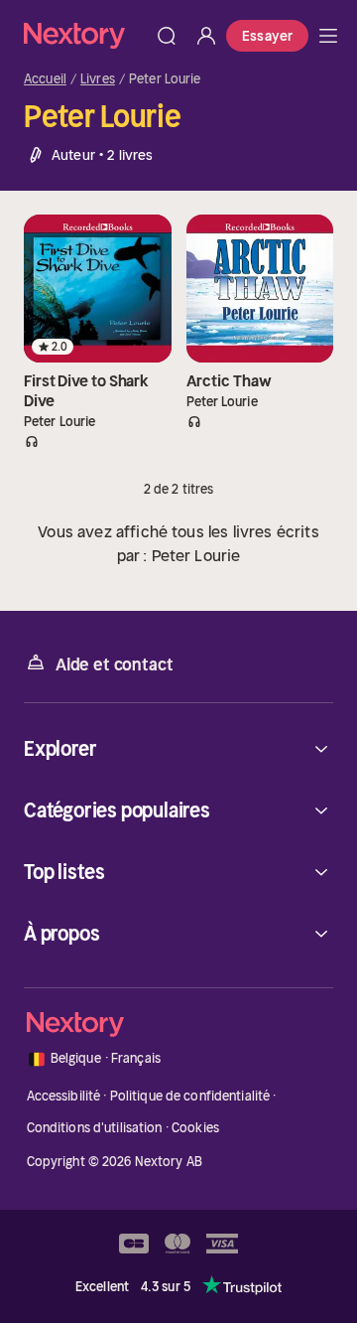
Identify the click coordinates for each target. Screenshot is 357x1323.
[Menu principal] (328, 36)
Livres (97, 79)
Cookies (195, 1127)
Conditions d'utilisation (95, 1127)
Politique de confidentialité (190, 1096)
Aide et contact (114, 664)
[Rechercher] (166, 36)
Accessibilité (64, 1096)
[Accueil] (85, 35)
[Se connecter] (206, 36)
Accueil (45, 79)
